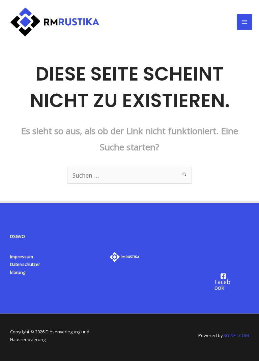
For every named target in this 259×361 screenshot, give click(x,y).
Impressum (21, 256)
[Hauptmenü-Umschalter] (244, 22)
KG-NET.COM (236, 335)
